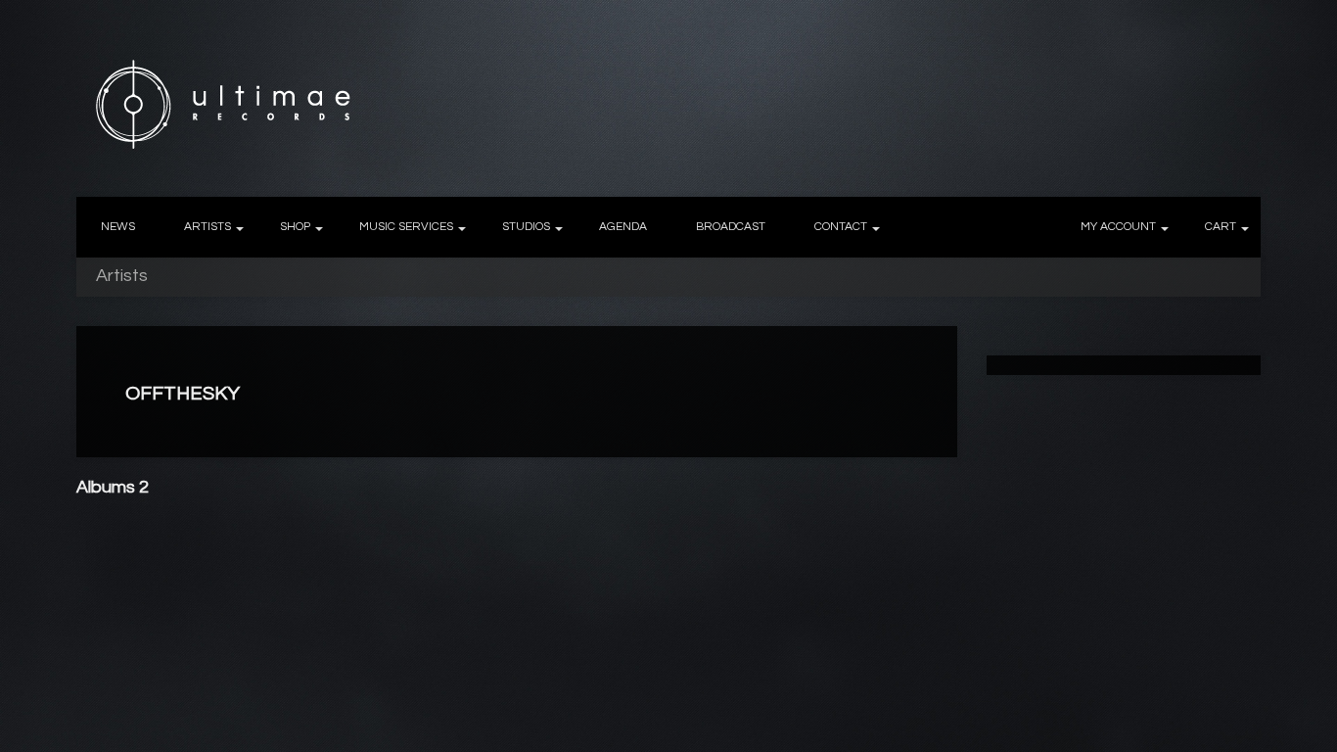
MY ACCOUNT (1118, 226)
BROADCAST (730, 226)
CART (1220, 226)
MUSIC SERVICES (406, 226)
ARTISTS (207, 226)
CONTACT (840, 226)
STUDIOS (526, 226)
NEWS (118, 226)
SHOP (295, 226)
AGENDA (623, 226)
